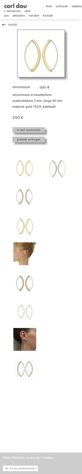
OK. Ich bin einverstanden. (20, 468)
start (49, 6)
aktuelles (19, 15)
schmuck (62, 6)
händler (34, 15)
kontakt (48, 15)
